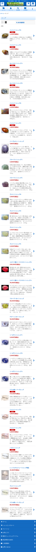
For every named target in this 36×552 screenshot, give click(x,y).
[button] (2, 4)
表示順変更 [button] (21, 22)
